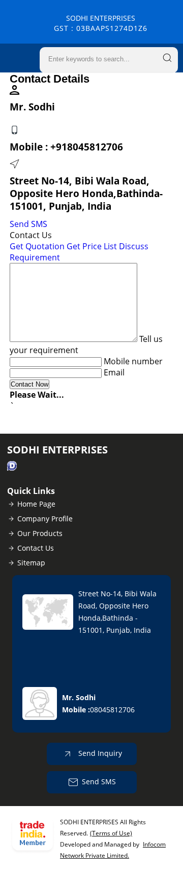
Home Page (36, 504)
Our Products (40, 533)
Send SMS (28, 224)
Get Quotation (37, 246)
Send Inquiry (99, 753)
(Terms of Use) (111, 833)
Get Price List (92, 246)
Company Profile (45, 518)
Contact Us (35, 548)
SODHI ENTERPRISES (100, 23)
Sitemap (31, 562)
